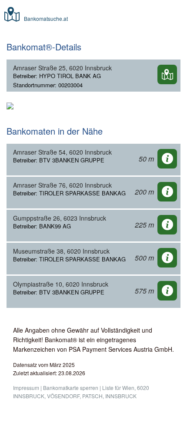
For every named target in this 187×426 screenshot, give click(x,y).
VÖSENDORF (63, 396)
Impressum (26, 387)
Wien (128, 387)
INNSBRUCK (121, 396)
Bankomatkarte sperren (70, 387)
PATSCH (92, 396)
